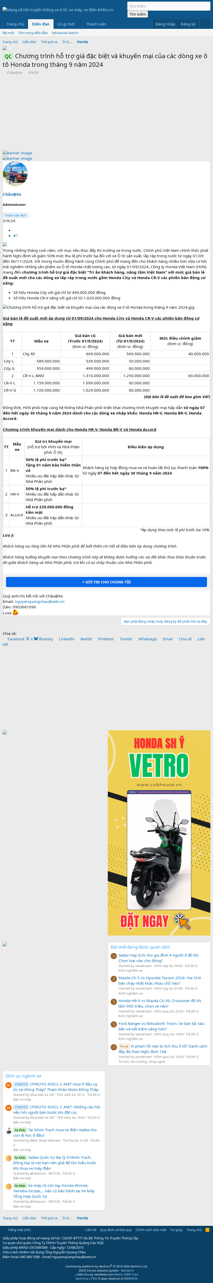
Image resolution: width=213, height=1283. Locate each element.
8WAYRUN (130, 1278)
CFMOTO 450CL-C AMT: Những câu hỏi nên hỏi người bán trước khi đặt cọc (56, 1109)
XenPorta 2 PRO (86, 1278)
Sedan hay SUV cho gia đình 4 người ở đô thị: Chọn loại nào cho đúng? (158, 957)
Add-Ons (83, 1274)
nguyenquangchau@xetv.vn (39, 601)
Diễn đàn (41, 24)
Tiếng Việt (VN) (19, 1229)
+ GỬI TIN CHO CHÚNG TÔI (106, 582)
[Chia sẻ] (15, 230)
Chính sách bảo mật (151, 1229)
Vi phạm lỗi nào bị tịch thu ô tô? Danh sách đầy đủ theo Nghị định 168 (162, 1048)
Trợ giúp (176, 1229)
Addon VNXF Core (126, 1274)
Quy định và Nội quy (116, 1229)
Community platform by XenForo (106, 1266)
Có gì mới (66, 24)
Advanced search (65, 32)
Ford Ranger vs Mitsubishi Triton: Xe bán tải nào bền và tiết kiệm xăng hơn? (161, 1026)
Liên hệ (90, 1229)
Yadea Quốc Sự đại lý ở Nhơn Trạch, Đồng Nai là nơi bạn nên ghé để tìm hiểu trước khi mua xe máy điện (54, 1163)
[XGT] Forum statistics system (106, 1270)
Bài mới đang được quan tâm (140, 947)
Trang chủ (15, 24)
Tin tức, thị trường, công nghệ (141, 1061)
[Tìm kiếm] (205, 24)
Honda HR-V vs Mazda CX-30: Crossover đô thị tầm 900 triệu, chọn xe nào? (159, 1003)
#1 (15, 235)
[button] (78, 24)
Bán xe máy (22, 1099)
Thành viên (96, 24)
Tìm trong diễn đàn (33, 32)
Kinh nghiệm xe (130, 970)
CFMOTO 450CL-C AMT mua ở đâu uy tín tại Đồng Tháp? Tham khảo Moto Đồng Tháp (55, 1086)
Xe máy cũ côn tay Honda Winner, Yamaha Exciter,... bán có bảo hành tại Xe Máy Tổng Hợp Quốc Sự (54, 1191)
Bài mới (8, 32)
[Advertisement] (106, 113)
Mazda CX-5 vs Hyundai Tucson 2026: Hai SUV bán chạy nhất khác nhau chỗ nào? (159, 980)
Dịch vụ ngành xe (23, 1076)
